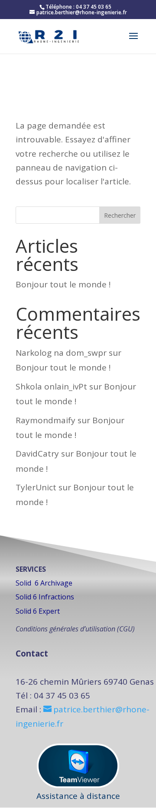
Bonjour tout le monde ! (63, 284)
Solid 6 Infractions (45, 597)
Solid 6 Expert (38, 611)
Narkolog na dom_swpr (61, 352)
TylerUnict (36, 487)
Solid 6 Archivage (44, 583)
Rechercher (120, 215)
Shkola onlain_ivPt (51, 386)
